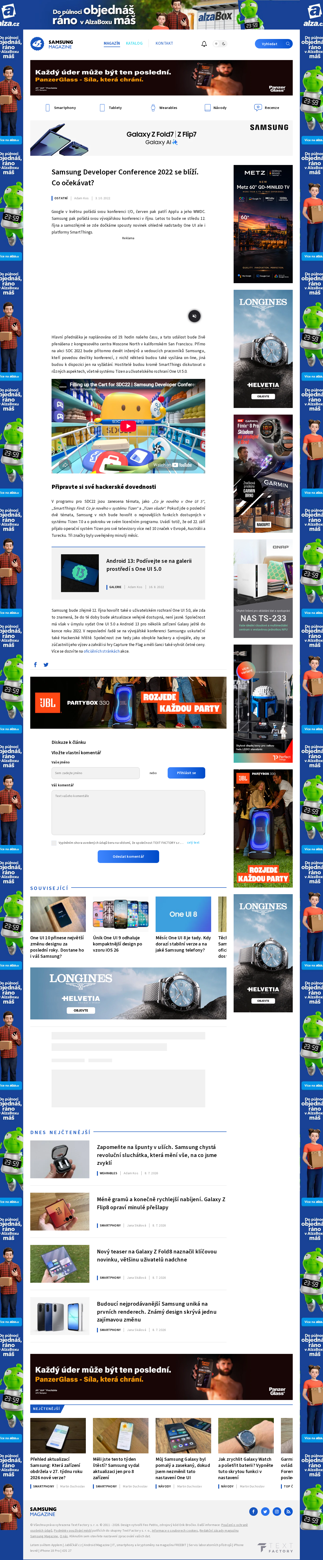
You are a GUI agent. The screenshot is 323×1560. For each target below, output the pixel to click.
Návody (164, 1486)
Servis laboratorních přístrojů (210, 1545)
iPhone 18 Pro (50, 1550)
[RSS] (288, 1511)
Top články (293, 1486)
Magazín (112, 43)
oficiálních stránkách (102, 651)
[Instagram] (277, 1511)
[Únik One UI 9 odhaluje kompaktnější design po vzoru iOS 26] (120, 914)
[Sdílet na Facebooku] (35, 665)
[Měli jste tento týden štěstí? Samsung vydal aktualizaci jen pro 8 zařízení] (120, 1435)
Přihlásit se (186, 773)
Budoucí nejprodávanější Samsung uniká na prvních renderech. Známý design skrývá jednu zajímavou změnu (157, 1311)
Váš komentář (63, 785)
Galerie (115, 587)
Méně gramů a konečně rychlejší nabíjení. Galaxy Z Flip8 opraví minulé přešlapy (161, 1204)
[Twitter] (265, 1511)
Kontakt (164, 43)
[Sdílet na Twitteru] (46, 665)
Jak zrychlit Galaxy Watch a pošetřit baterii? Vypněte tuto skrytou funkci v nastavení (245, 1468)
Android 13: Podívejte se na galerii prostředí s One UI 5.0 (149, 565)
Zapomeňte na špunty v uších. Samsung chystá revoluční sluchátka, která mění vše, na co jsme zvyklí (157, 1154)
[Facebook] (253, 1511)
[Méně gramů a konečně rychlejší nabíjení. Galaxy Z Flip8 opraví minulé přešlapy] (59, 1212)
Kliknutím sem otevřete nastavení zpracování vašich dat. (110, 1536)
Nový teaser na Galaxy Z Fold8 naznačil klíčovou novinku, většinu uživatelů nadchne (157, 1256)
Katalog (134, 43)
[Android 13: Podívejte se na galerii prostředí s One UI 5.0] (80, 573)
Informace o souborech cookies (175, 1530)
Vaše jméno (61, 762)
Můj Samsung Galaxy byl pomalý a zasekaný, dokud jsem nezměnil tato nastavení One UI (183, 1468)
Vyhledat (269, 44)
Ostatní (61, 198)
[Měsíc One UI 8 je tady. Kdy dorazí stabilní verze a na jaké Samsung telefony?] (183, 914)
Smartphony (110, 1225)
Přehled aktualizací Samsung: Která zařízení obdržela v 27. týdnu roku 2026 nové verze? (56, 1468)
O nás (64, 1536)
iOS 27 (66, 1550)
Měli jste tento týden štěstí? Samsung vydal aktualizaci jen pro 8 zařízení (116, 1468)
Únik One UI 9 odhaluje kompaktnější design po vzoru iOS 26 (117, 944)
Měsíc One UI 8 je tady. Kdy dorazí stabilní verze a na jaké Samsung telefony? (183, 944)
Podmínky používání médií (73, 1530)
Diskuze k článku (69, 742)
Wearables (108, 1173)
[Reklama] (161, 15)
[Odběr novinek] (204, 44)
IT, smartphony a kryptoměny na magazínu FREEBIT (149, 1545)
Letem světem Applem (46, 1545)
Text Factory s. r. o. (85, 1525)
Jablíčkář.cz (73, 1545)
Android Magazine (97, 1545)
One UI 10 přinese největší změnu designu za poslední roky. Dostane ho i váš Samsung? (57, 947)
